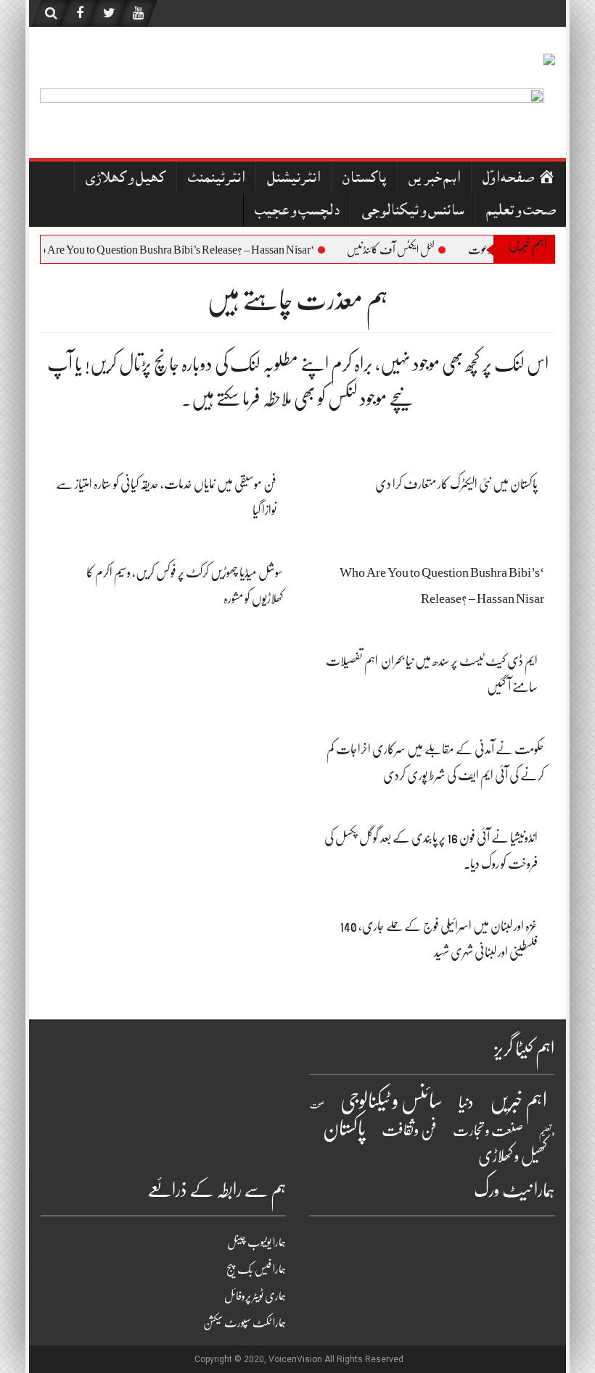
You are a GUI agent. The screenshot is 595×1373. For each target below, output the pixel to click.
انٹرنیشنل (293, 179)
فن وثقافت (409, 1130)
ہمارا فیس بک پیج (256, 1269)
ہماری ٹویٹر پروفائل (255, 1296)
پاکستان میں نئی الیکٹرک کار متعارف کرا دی (456, 484)
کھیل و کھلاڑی (125, 179)
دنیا (466, 1102)
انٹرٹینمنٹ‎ (216, 179)
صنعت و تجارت (488, 1130)
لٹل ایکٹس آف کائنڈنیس (407, 250)
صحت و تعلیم (520, 212)
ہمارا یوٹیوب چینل (256, 1243)
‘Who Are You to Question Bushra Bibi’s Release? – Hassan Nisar (185, 250)
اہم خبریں (434, 179)
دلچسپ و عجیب (297, 212)
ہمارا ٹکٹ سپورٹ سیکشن (244, 1323)
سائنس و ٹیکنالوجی (413, 212)
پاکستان (364, 179)
